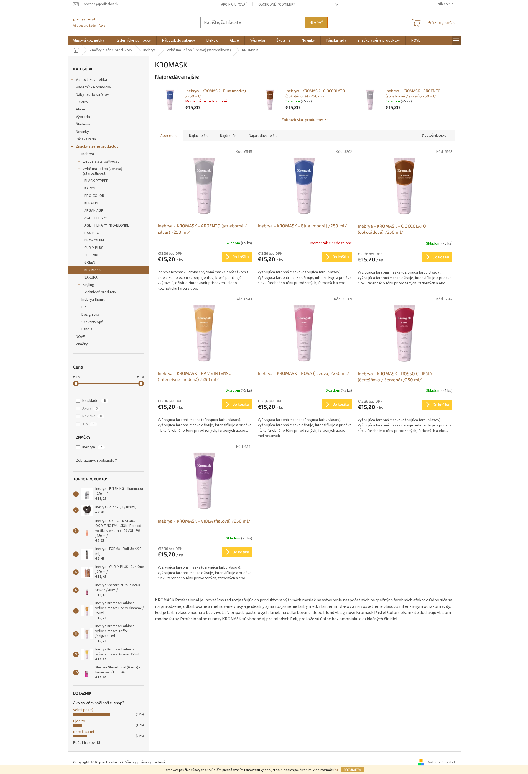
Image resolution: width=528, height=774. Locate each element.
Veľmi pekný (83, 710)
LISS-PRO (92, 233)
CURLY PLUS (93, 248)
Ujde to (79, 721)
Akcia (90, 408)
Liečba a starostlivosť (101, 161)
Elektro (82, 102)
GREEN (89, 262)
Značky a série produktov (97, 146)
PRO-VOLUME (95, 240)
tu (336, 770)
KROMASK (92, 270)
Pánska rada (86, 139)
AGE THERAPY (95, 218)
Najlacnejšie (199, 135)
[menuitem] (89, 40)
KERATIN (91, 203)
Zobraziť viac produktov (302, 119)
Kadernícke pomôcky (93, 87)
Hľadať (316, 22)
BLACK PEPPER (96, 181)
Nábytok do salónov (92, 94)
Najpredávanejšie (263, 135)
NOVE (80, 337)
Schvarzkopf (92, 322)
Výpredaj (83, 117)
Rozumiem (352, 770)
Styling (88, 285)
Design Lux (90, 314)
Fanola (86, 329)
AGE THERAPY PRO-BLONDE (106, 225)
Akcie (80, 109)
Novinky (82, 132)
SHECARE (91, 255)
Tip (88, 424)
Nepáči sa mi (83, 732)
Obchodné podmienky (276, 4)
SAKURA (91, 277)
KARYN (89, 188)
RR (83, 307)
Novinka (92, 416)
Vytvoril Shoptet (441, 762)
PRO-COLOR (94, 196)
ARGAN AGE (93, 211)
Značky (82, 344)
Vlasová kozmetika (91, 80)
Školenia (83, 124)
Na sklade (94, 400)
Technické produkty (99, 292)
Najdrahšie (229, 135)
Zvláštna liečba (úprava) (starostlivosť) (102, 171)
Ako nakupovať (234, 4)
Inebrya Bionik (93, 299)
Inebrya (87, 154)
